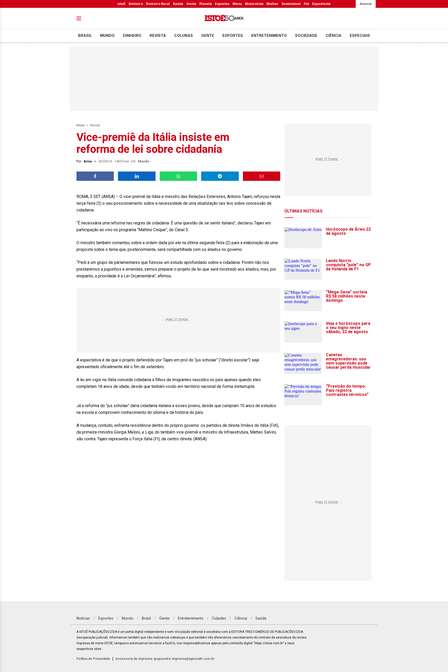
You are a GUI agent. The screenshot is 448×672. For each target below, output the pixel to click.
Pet (306, 4)
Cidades (219, 618)
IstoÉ (121, 4)
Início (80, 125)
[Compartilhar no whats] (178, 176)
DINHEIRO (132, 35)
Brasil (85, 35)
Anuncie (366, 4)
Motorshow (254, 4)
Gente (191, 4)
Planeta (205, 4)
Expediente (321, 4)
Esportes (222, 4)
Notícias (83, 618)
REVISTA (158, 35)
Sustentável (291, 4)
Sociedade (306, 35)
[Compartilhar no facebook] (95, 176)
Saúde (178, 4)
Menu (237, 4)
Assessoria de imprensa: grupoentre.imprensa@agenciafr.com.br (164, 659)
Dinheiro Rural (158, 4)
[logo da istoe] (224, 18)
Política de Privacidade (93, 659)
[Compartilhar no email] (261, 176)
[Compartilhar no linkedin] (136, 176)
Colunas (183, 35)
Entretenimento (269, 35)
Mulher (272, 4)
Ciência (333, 35)
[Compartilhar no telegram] (220, 176)
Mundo (107, 35)
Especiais (360, 35)
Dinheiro (136, 4)
